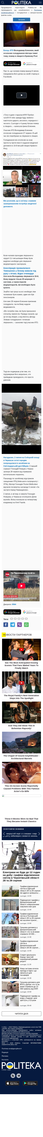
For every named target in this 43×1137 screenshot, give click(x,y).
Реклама (5, 1056)
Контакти (5, 1060)
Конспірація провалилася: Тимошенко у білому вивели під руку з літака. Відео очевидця (19, 271)
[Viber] (19, 624)
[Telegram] (12, 624)
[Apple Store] (12, 1083)
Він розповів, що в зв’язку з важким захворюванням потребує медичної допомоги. (19, 203)
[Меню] (40, 2)
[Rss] (13, 1075)
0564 (14, 604)
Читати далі (21, 1014)
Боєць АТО (8, 50)
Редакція (5, 1052)
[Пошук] (2, 2)
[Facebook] (5, 624)
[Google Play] (30, 1083)
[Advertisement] (21, 230)
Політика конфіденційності (12, 1048)
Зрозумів (21, 19)
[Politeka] (21, 2)
